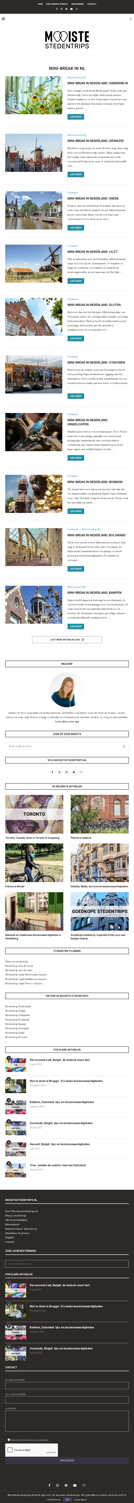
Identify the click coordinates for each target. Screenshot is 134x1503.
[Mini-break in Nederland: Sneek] (33, 210)
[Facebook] (57, 8)
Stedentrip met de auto (18, 970)
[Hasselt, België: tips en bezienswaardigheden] (15, 1149)
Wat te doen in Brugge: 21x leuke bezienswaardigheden (66, 1081)
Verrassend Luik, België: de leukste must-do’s (60, 1060)
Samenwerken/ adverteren (21, 1228)
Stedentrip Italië (14, 1032)
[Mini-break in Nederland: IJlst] (33, 264)
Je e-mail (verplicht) (15, 1394)
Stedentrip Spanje (15, 1024)
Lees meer (75, 117)
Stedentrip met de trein (19, 965)
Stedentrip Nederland (18, 1006)
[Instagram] (61, 8)
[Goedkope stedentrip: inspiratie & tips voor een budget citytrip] (100, 911)
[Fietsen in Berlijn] (34, 862)
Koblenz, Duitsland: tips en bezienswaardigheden (62, 1102)
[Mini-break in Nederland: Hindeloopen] (33, 432)
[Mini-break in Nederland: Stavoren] (33, 374)
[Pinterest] (66, 8)
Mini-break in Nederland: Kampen (95, 592)
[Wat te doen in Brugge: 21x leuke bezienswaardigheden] (15, 1086)
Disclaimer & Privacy (57, 4)
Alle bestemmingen (16, 1219)
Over (40, 4)
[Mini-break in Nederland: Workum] (33, 494)
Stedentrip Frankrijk (17, 1019)
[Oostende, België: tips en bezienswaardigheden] (15, 1128)
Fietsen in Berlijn (14, 886)
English (9, 1237)
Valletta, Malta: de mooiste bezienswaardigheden (99, 886)
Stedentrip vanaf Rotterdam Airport (26, 974)
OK (67, 1499)
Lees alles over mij (67, 721)
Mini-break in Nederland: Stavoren (96, 362)
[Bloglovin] (77, 8)
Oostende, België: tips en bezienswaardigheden (61, 1123)
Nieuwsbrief (77, 4)
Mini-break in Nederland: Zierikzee (96, 141)
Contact (91, 4)
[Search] (130, 19)
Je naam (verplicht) (15, 1380)
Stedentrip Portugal (17, 1028)
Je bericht (10, 1408)
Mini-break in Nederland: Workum (95, 482)
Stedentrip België (15, 1010)
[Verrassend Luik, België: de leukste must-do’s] (15, 1065)
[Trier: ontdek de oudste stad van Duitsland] (15, 1170)
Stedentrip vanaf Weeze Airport (24, 983)
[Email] (71, 8)
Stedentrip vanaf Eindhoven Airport (26, 979)
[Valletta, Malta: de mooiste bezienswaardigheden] (100, 862)
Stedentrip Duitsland (17, 1015)
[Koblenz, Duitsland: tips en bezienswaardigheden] (15, 1107)
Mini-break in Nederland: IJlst (93, 252)
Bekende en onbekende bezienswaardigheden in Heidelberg (33, 937)
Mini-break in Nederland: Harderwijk (98, 83)
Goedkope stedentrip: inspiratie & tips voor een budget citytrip (98, 937)
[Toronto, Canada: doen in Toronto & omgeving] (34, 814)
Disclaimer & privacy (17, 1233)
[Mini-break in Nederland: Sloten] (33, 317)
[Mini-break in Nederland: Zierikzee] (33, 153)
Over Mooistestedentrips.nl (21, 1211)
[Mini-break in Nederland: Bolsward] (33, 547)
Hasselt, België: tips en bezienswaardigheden (60, 1144)
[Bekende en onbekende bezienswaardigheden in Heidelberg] (34, 911)
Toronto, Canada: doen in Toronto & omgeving (32, 837)
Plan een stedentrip (16, 961)
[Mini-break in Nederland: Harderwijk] (33, 95)
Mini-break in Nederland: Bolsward (96, 535)
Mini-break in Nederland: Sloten (94, 305)
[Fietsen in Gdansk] (100, 814)
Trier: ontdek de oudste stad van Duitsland (58, 1165)
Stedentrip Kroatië (16, 1037)
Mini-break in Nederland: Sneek (93, 198)
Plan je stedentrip (15, 1215)
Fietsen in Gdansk (81, 837)
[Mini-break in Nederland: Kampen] (33, 605)
